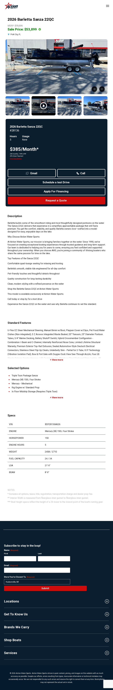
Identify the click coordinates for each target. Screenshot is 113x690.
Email (33, 173)
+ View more (56, 360)
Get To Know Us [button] (16, 614)
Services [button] (10, 653)
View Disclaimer (16, 158)
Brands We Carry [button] (16, 627)
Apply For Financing (56, 191)
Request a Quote (56, 200)
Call (82, 173)
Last (39, 554)
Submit (45, 588)
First (6, 554)
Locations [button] (11, 601)
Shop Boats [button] (12, 640)
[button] (107, 5)
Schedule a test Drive (56, 182)
